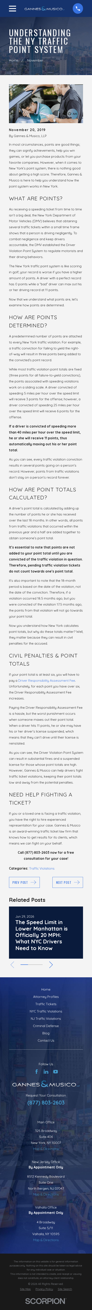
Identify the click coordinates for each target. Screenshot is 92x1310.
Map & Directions (46, 1149)
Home (45, 989)
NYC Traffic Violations (46, 1011)
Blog (45, 1033)
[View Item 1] (24, 964)
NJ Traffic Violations (46, 1019)
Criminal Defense (46, 1026)
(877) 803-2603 (46, 1102)
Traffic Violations (42, 868)
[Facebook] (36, 1071)
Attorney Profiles (46, 997)
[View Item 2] (31, 964)
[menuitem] (25, 1289)
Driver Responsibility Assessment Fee (46, 680)
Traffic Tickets (45, 1004)
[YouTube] (55, 1071)
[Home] (44, 8)
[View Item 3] (39, 964)
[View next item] (51, 964)
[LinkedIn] (46, 1071)
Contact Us (46, 1040)
